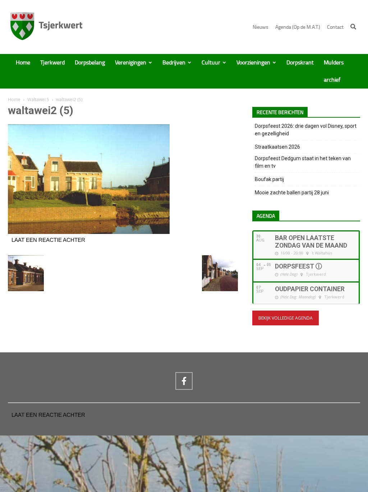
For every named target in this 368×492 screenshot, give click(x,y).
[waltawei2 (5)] (89, 232)
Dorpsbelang (90, 62)
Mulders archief (334, 71)
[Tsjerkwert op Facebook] (184, 381)
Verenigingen (130, 62)
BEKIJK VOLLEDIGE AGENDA (285, 318)
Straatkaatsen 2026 (277, 147)
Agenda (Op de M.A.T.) (297, 27)
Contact (335, 27)
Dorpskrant (300, 62)
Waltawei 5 (38, 99)
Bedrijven (173, 62)
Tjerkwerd (52, 62)
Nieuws (260, 27)
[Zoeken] (353, 27)
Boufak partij (269, 179)
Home (23, 62)
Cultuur (211, 62)
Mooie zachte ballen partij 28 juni (292, 192)
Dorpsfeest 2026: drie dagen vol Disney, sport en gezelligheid (305, 129)
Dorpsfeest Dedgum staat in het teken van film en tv (303, 162)
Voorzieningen (253, 62)
